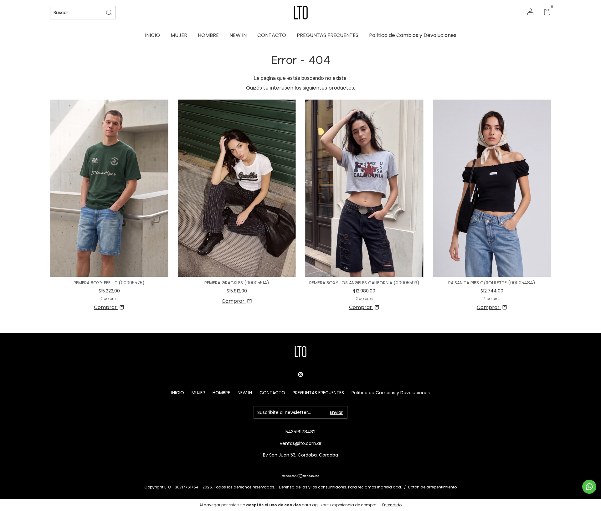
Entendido (392, 505)
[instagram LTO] (300, 374)
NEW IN (238, 35)
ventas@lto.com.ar (300, 443)
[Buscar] (109, 12)
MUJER (179, 35)
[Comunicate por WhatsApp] (589, 487)
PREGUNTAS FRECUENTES (327, 35)
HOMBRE (208, 35)
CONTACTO (271, 35)
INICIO (152, 35)
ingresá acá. (389, 487)
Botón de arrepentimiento (432, 487)
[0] (545, 13)
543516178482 (300, 432)
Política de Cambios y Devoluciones (412, 35)
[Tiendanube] (300, 476)
